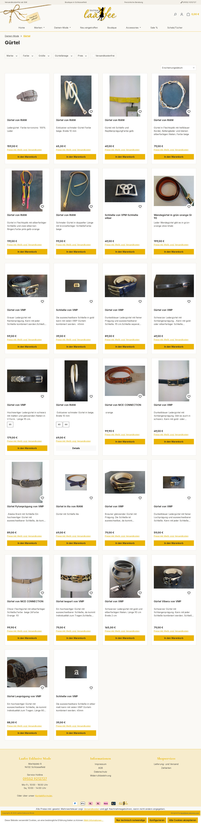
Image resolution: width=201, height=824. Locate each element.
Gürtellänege (62, 55)
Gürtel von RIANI (17, 120)
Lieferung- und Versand (166, 764)
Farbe (26, 55)
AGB (100, 768)
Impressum (100, 764)
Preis (81, 55)
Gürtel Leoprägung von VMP (24, 696)
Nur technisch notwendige (130, 820)
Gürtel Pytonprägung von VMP (25, 506)
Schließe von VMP (67, 310)
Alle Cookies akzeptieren (182, 820)
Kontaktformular (43, 795)
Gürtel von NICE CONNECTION (123, 404)
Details (76, 448)
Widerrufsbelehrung (100, 775)
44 (66, 424)
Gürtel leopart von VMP (70, 601)
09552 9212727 (35, 779)
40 (59, 424)
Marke (10, 55)
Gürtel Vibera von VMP (167, 601)
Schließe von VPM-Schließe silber (121, 216)
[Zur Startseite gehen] (100, 14)
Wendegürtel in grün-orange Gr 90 (173, 216)
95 (10, 424)
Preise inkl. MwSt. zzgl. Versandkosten (24, 150)
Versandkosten (91, 809)
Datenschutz (100, 771)
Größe (42, 55)
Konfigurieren (157, 820)
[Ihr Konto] (181, 14)
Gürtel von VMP (16, 310)
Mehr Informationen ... (93, 820)
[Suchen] (175, 14)
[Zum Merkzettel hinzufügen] (91, 111)
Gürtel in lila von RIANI (69, 506)
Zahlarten (166, 768)
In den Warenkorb (27, 156)
